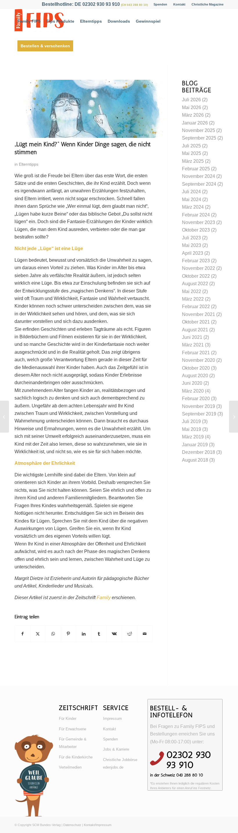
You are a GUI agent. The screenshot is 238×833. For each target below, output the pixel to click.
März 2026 (193, 115)
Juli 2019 (191, 421)
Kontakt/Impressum (97, 825)
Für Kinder (67, 718)
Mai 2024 (191, 199)
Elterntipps (28, 164)
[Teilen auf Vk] (114, 634)
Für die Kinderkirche (76, 757)
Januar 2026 (195, 122)
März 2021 (193, 344)
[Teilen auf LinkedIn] (83, 634)
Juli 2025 (191, 145)
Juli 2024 (191, 191)
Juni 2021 (192, 337)
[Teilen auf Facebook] (22, 634)
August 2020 (195, 375)
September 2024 (199, 184)
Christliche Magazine (207, 4)
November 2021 (198, 314)
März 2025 (193, 161)
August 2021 (195, 329)
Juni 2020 (192, 383)
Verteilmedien (70, 767)
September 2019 (199, 413)
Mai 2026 (191, 107)
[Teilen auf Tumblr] (99, 634)
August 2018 (195, 460)
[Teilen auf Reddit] (129, 634)
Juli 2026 (191, 99)
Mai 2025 (191, 153)
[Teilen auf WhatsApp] (53, 634)
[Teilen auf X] (38, 634)
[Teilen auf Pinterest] (68, 634)
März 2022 (193, 299)
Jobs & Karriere (116, 749)
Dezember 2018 (198, 452)
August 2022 (195, 283)
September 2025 (199, 137)
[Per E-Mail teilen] (144, 634)
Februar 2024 (196, 214)
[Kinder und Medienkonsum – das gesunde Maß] (233, 417)
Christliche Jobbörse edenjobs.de (120, 763)
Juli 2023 (191, 237)
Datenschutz (72, 825)
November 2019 (198, 406)
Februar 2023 (196, 260)
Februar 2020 (196, 398)
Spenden (160, 4)
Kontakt (179, 4)
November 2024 (198, 176)
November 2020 (198, 360)
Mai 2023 (191, 245)
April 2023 (192, 253)
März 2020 (193, 391)
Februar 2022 (196, 306)
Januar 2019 (195, 444)
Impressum (112, 718)
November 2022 (198, 268)
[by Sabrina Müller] (91, 136)
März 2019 (193, 436)
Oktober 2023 (196, 229)
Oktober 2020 (196, 368)
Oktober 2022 (196, 276)
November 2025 (198, 130)
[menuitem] (160, 4)
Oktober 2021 (196, 321)
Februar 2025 (196, 168)
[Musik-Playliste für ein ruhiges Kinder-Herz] (4, 417)
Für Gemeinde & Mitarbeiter (72, 743)
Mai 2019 (191, 429)
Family (104, 597)
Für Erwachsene (72, 729)
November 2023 (198, 222)
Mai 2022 (191, 291)
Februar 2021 (196, 352)
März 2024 (193, 207)
